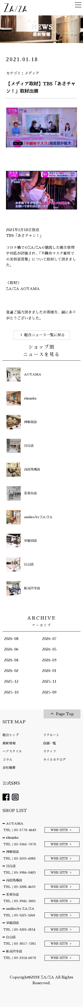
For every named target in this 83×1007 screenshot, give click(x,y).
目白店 (11, 866)
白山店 (11, 937)
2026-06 (11, 649)
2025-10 (11, 692)
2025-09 (49, 692)
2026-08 (11, 639)
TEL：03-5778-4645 (19, 830)
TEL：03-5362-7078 (19, 844)
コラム (7, 759)
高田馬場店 (14, 880)
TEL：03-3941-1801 (19, 901)
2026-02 (11, 671)
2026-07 (49, 639)
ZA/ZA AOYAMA (23, 289)
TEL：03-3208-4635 (19, 886)
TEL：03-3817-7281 (19, 943)
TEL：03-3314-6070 (19, 957)
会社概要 (9, 767)
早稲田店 (12, 922)
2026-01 (49, 671)
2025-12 (11, 681)
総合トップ (11, 735)
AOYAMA (14, 823)
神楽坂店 (12, 851)
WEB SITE (59, 830)
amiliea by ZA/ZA (20, 908)
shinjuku (12, 837)
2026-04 (11, 660)
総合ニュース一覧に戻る (44, 335)
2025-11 (49, 681)
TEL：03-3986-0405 (19, 872)
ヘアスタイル (12, 751)
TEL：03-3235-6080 (19, 858)
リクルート (51, 735)
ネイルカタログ (54, 759)
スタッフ (49, 751)
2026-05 (49, 649)
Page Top (65, 714)
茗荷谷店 (12, 894)
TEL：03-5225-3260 (19, 915)
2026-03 (49, 660)
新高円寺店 (14, 951)
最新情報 (9, 743)
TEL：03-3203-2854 (19, 929)
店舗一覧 (49, 743)
